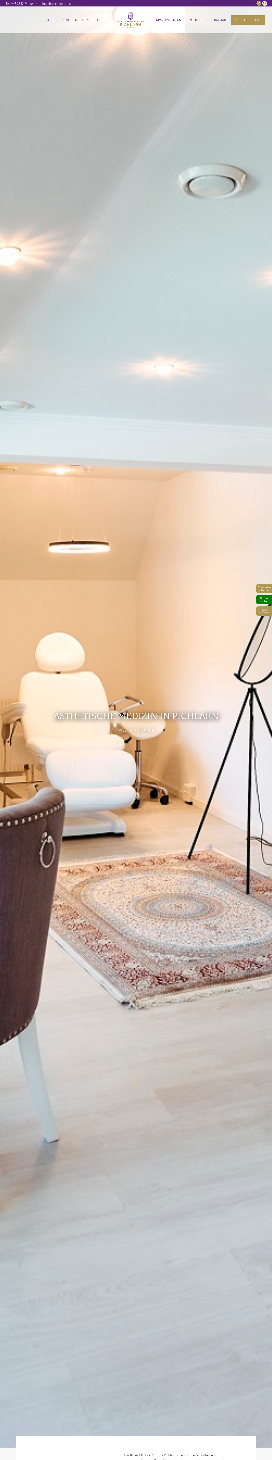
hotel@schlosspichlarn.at (54, 3)
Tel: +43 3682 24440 (19, 3)
